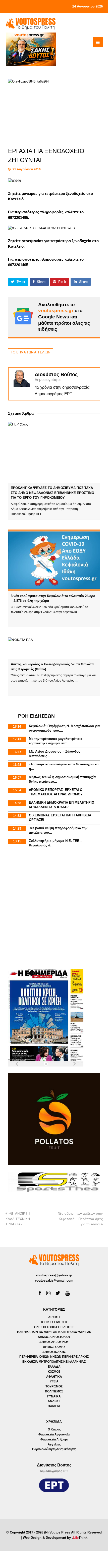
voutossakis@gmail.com (54, 1280)
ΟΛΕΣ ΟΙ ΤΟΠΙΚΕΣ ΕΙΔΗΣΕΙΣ (54, 1327)
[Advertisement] (54, 910)
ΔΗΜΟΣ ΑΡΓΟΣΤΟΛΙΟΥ (54, 1337)
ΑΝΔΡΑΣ (54, 1401)
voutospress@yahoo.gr (54, 1275)
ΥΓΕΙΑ (54, 1381)
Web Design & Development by (55, 1537)
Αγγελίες (54, 1444)
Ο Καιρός (54, 1429)
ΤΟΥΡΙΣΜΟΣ (54, 1386)
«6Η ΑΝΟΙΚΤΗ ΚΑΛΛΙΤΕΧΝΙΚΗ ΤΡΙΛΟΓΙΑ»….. (18, 1219)
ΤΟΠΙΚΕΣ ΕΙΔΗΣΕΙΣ (54, 1322)
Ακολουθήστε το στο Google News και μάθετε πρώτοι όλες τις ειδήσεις (64, 317)
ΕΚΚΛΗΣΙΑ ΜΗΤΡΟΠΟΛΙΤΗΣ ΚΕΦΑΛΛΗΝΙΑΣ (54, 1361)
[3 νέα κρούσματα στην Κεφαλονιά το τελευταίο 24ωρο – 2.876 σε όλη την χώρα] (54, 560)
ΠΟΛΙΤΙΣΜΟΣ (54, 1391)
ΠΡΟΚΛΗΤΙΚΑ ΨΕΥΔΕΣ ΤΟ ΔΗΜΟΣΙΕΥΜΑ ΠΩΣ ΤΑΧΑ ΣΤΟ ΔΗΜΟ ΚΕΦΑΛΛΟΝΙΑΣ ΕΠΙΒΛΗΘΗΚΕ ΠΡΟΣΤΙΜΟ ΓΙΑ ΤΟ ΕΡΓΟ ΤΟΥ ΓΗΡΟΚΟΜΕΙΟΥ (52, 492)
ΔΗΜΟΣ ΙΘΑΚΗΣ (54, 1352)
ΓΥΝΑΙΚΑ (54, 1396)
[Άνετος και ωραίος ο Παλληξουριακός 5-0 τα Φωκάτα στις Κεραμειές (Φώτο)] (54, 648)
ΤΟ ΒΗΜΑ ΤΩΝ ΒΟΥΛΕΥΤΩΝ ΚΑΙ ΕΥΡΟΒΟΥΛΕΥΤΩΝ (54, 1332)
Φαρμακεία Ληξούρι (54, 1439)
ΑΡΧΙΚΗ (54, 1317)
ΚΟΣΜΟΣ (54, 1371)
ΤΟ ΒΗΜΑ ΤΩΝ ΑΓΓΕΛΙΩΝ (30, 352)
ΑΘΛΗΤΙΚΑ (54, 1376)
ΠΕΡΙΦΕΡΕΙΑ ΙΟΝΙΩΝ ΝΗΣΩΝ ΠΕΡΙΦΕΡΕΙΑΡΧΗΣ (54, 1356)
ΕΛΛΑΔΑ (54, 1366)
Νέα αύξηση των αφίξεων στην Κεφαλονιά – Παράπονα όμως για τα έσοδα (80, 1219)
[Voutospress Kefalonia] (31, 24)
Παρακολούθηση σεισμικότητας (54, 1449)
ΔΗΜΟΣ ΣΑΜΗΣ (54, 1347)
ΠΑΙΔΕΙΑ (54, 1406)
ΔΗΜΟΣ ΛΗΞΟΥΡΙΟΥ (54, 1342)
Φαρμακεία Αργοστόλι (54, 1434)
